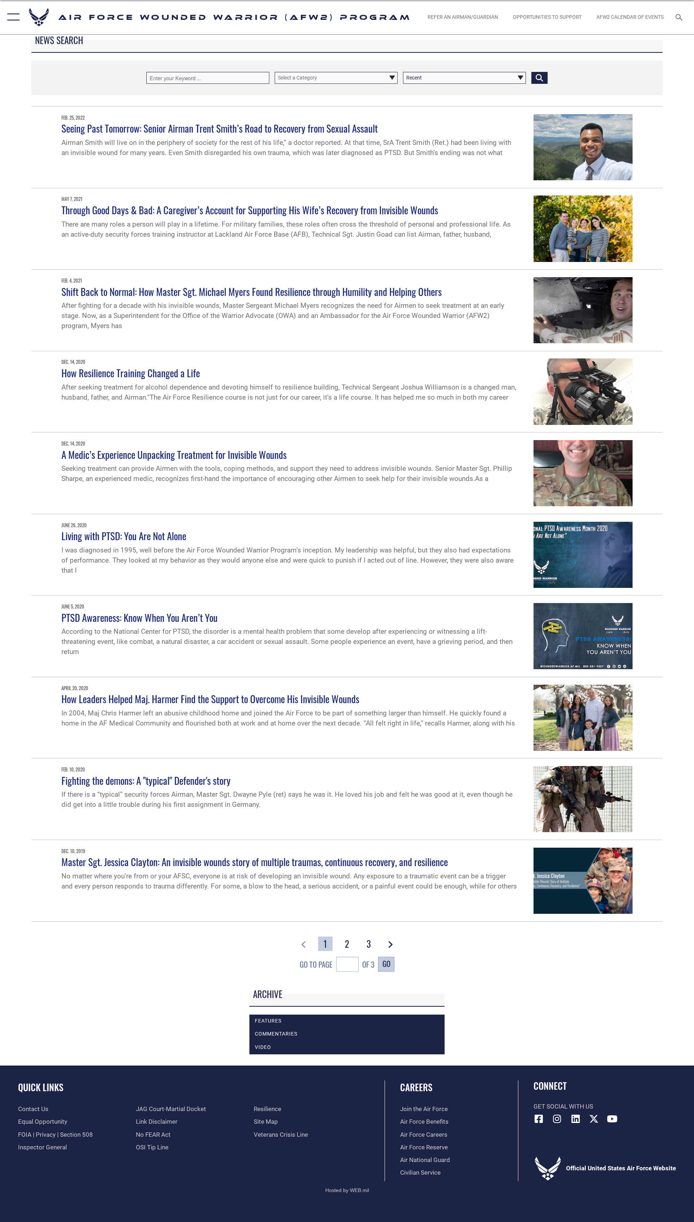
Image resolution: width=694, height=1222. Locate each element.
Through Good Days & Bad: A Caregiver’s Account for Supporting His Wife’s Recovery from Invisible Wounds (249, 210)
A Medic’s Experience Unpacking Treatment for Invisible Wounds (174, 454)
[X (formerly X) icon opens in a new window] (593, 1118)
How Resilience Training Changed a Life (130, 373)
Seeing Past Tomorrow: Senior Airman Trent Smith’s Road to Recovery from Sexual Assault (219, 128)
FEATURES (268, 1021)
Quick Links (40, 1087)
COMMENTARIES (276, 1034)
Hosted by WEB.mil (347, 1190)
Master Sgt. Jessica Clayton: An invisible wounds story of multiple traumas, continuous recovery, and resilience (254, 862)
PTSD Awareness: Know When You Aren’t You (139, 617)
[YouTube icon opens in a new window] (612, 1118)
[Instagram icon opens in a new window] (557, 1118)
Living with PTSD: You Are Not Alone (123, 536)
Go (386, 963)
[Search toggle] (679, 17)
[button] (11, 17)
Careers (416, 1087)
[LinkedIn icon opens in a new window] (575, 1118)
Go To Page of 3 (337, 964)
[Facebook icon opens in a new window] (539, 1118)
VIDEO (263, 1047)
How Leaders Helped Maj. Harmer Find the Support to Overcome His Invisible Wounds (210, 699)
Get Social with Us (563, 1106)
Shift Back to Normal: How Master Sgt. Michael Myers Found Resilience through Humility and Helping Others (251, 291)
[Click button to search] (539, 78)
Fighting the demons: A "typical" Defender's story (146, 780)
